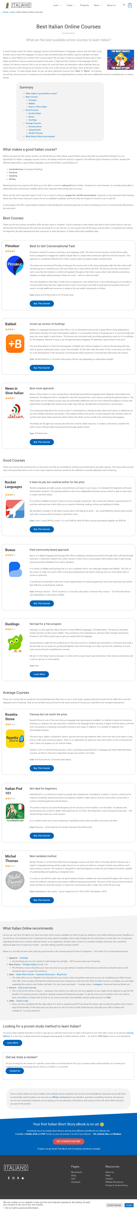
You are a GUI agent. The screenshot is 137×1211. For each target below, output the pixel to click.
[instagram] (14, 1178)
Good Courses (32, 110)
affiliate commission (61, 1097)
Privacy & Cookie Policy (116, 1185)
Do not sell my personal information (22, 1208)
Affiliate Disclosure (114, 1182)
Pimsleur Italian (30, 964)
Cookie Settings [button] (114, 1205)
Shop (73, 1175)
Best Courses (32, 97)
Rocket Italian (35, 113)
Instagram (97, 984)
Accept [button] (129, 1205)
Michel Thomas (36, 133)
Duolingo (33, 120)
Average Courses (33, 123)
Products (84, 5)
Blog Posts (62, 974)
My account (76, 1172)
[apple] (23, 1178)
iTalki (108, 997)
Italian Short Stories (25, 974)
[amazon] (19, 1178)
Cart (73, 1178)
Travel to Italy (22, 1001)
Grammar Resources (45, 974)
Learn (56, 5)
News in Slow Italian (38, 107)
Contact (109, 1178)
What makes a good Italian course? (41, 93)
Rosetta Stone (35, 126)
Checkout (75, 1182)
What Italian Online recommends (40, 136)
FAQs (107, 1175)
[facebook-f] (9, 1178)
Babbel (32, 103)
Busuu (31, 117)
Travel (69, 5)
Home (5, 12)
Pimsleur (33, 100)
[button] (124, 5)
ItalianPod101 (35, 130)
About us (111, 5)
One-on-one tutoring (27, 987)
